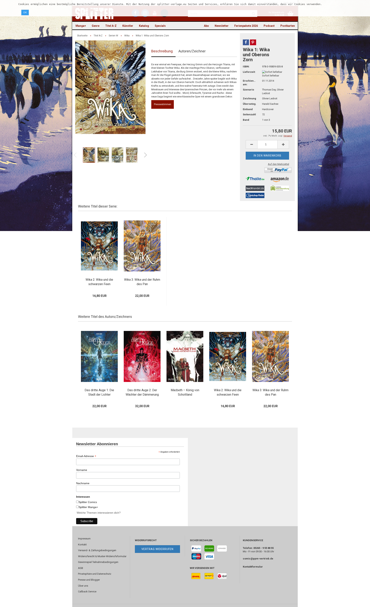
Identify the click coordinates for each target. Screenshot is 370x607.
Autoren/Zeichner (192, 51)
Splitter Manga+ (88, 507)
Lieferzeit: (249, 71)
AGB (80, 568)
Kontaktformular (253, 566)
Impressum (84, 538)
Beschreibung (162, 51)
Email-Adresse (86, 456)
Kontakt (82, 544)
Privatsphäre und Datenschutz (94, 573)
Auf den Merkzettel (278, 164)
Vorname (81, 469)
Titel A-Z (111, 25)
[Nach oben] (359, 601)
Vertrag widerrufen (157, 549)
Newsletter (222, 25)
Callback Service (87, 591)
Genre (95, 25)
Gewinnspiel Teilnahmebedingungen (98, 562)
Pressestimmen (162, 104)
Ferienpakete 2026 (246, 25)
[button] (246, 42)
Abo (206, 25)
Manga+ (81, 25)
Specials (160, 25)
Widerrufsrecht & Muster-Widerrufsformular (102, 556)
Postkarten (287, 25)
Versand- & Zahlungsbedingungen (97, 550)
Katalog (144, 25)
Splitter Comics (88, 502)
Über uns (83, 585)
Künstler (127, 25)
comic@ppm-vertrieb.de (258, 558)
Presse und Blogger (89, 579)
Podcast (269, 25)
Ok (25, 12)
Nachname (82, 483)
